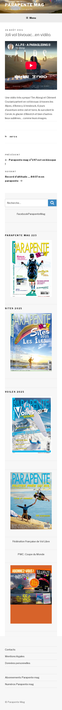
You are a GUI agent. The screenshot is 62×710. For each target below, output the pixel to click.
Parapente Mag (24, 4)
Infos (14, 137)
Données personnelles (17, 663)
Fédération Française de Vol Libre (31, 541)
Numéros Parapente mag (19, 684)
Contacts (10, 649)
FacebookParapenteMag (31, 214)
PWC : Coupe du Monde (31, 554)
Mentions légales (14, 656)
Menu (32, 17)
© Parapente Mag (15, 702)
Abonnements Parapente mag (22, 677)
